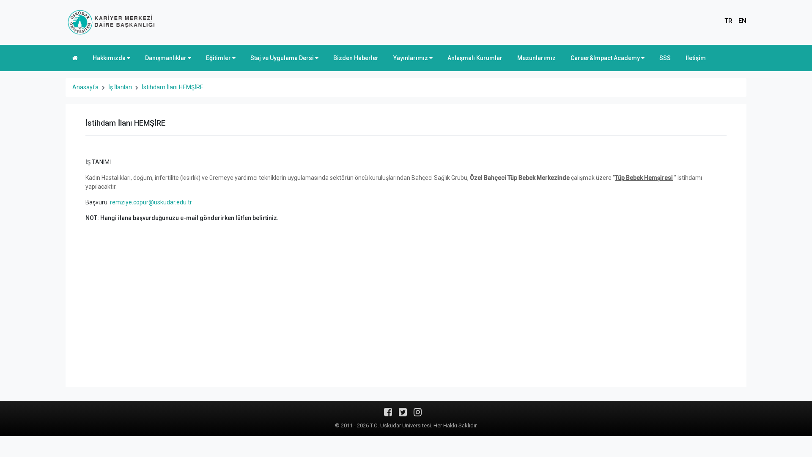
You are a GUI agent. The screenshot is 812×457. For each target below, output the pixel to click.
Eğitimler (219, 58)
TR (728, 21)
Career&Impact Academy (606, 58)
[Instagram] (418, 415)
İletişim (696, 58)
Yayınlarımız (411, 58)
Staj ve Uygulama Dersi (282, 58)
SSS (665, 58)
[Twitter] (403, 415)
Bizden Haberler (356, 58)
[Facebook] (388, 415)
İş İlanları (120, 87)
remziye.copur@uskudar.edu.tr (151, 202)
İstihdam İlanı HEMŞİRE (172, 87)
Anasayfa (85, 87)
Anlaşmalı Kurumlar (474, 58)
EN (742, 21)
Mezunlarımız (536, 58)
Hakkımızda (110, 58)
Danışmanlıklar (166, 58)
